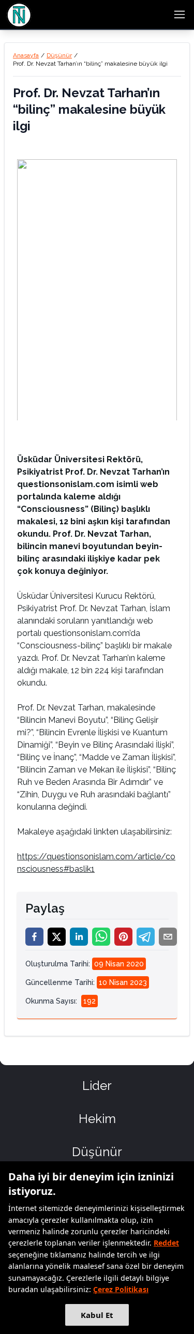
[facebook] (34, 937)
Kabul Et (97, 1315)
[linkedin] (79, 937)
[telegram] (146, 937)
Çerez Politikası (120, 1289)
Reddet (166, 1243)
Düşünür (59, 55)
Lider (97, 1085)
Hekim (97, 1118)
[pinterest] (123, 937)
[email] (168, 937)
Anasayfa (26, 55)
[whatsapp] (101, 937)
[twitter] (57, 937)
